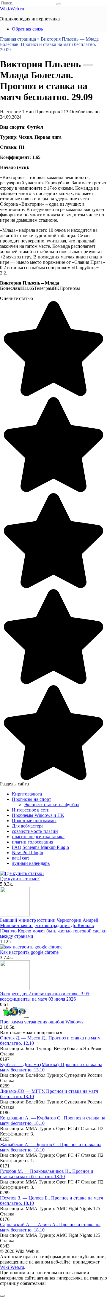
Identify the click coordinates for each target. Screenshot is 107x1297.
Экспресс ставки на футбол (51, 804)
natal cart (20, 857)
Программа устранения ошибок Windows (41, 1021)
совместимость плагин (35, 831)
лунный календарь (31, 863)
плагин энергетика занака (38, 836)
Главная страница (18, 38)
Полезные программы (34, 820)
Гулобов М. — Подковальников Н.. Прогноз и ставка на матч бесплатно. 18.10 (46, 1174)
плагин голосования (32, 841)
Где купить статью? (20, 878)
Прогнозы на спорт (31, 799)
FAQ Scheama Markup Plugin (40, 847)
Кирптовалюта (27, 793)
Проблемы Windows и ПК (38, 815)
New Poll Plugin (27, 852)
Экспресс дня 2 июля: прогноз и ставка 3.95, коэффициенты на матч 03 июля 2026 (45, 996)
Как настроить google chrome (29, 952)
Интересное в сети (31, 809)
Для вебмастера (27, 825)
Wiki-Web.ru (12, 8)
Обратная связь (27, 28)
